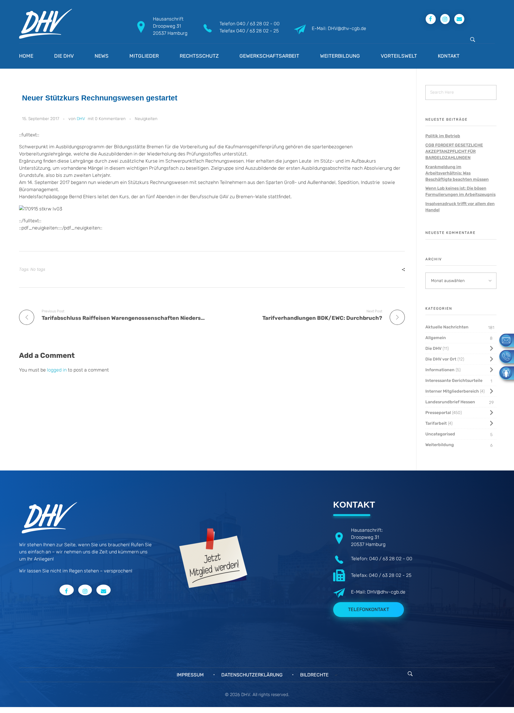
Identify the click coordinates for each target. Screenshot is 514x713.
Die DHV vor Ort (440, 359)
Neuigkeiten (146, 118)
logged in (57, 370)
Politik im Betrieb (442, 135)
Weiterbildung (439, 444)
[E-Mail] (503, 340)
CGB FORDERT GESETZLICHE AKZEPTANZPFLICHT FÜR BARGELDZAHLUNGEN (454, 151)
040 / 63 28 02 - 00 (258, 23)
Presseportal (438, 412)
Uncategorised (440, 434)
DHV (81, 118)
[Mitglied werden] (503, 372)
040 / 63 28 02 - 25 (257, 31)
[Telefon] (503, 356)
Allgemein (435, 337)
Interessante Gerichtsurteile (453, 380)
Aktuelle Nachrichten (446, 327)
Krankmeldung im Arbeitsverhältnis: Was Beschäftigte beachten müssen (457, 173)
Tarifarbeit (436, 423)
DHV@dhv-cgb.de (386, 592)
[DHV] (45, 24)
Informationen (440, 369)
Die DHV (433, 348)
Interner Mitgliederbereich (452, 391)
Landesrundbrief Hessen (450, 401)
